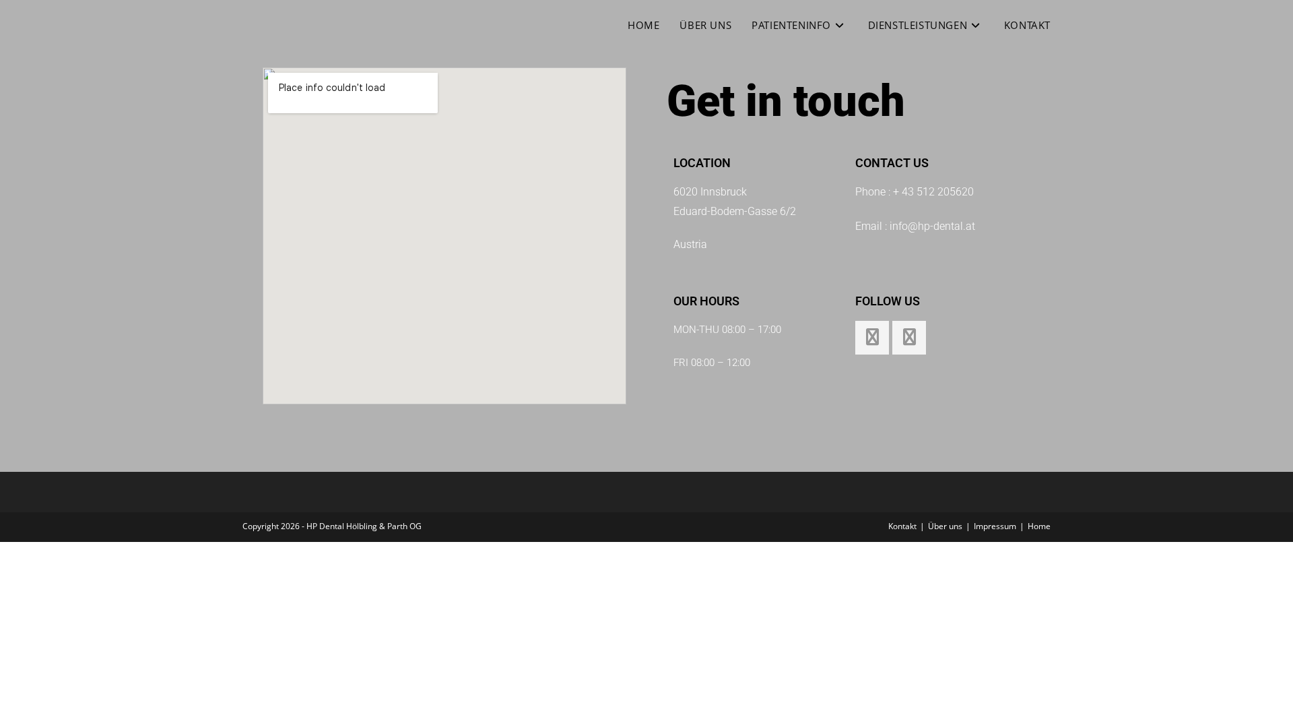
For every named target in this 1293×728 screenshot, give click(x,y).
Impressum (995, 526)
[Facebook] (872, 338)
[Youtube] (909, 338)
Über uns (945, 526)
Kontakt (902, 526)
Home (1039, 526)
